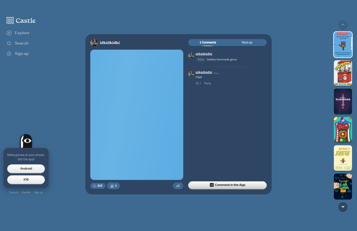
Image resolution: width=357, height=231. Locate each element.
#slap (201, 59)
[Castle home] (21, 20)
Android (26, 168)
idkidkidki (110, 43)
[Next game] (342, 206)
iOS (26, 179)
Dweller (26, 192)
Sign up (38, 192)
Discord (13, 192)
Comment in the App (230, 185)
